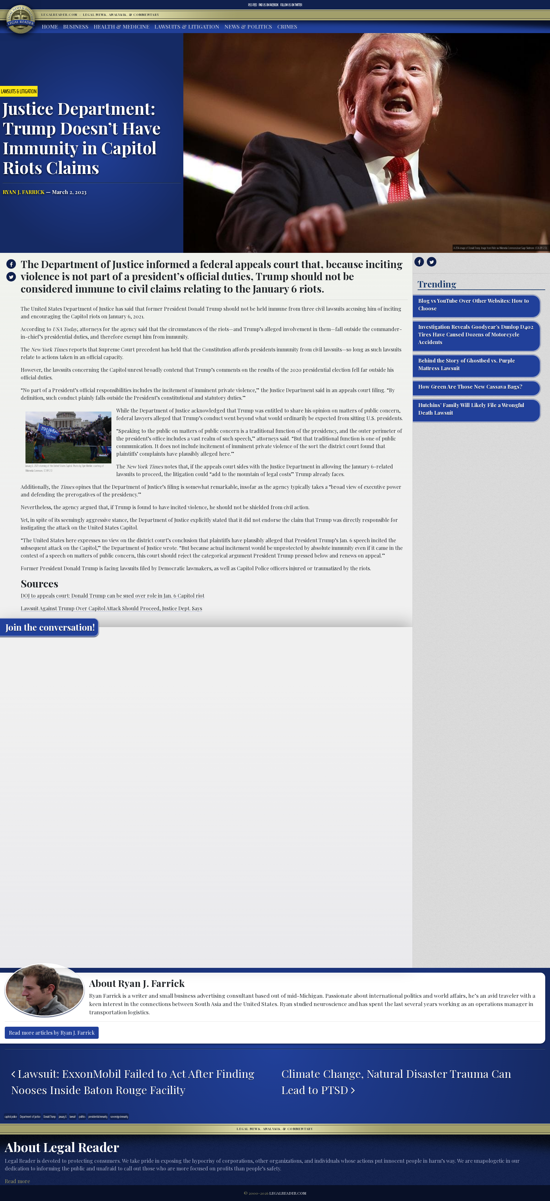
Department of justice (30, 1116)
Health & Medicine (121, 26)
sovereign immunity (119, 1116)
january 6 (63, 1116)
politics (82, 1116)
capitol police (11, 1116)
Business (75, 26)
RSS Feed (252, 5)
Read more (17, 1181)
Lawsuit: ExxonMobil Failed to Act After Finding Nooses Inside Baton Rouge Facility (132, 1081)
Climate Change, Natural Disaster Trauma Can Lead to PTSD (396, 1081)
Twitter (291, 5)
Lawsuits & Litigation (186, 26)
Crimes (287, 26)
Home (50, 26)
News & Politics (248, 26)
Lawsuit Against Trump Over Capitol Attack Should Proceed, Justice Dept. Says (111, 608)
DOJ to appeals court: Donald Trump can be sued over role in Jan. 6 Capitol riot (112, 595)
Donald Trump (50, 1116)
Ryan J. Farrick (24, 192)
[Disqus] (206, 720)
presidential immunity (97, 1116)
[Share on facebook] (10, 264)
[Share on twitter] (10, 276)
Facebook (269, 5)
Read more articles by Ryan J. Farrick (52, 1032)
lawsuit (73, 1116)
